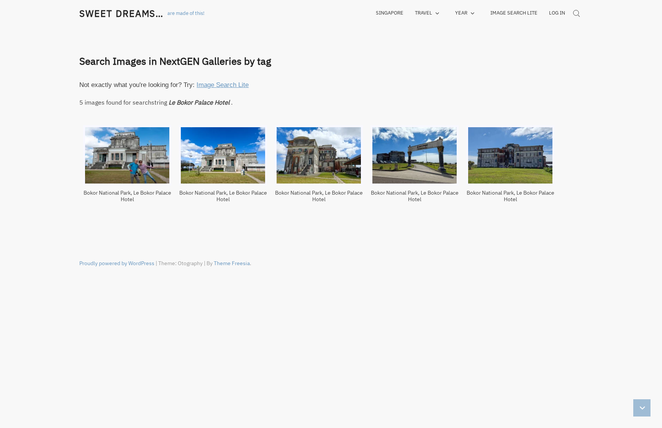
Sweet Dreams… (121, 13)
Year (461, 13)
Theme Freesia (232, 263)
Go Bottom (642, 408)
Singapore (389, 13)
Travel (423, 13)
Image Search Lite (513, 13)
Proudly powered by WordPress (116, 263)
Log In (557, 13)
